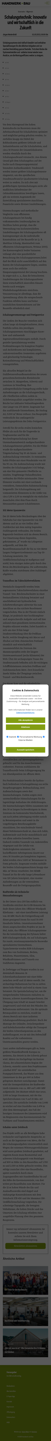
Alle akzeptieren (25, 720)
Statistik (12, 737)
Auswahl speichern (25, 750)
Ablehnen (25, 727)
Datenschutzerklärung (25, 712)
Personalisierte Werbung (30, 737)
